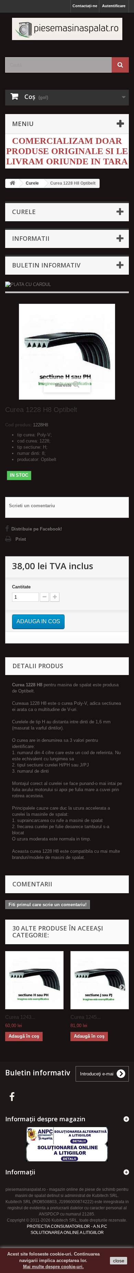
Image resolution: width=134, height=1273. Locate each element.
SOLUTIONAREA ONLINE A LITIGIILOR (67, 1232)
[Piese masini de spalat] (67, 29)
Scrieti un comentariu (32, 505)
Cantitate (21, 586)
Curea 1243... (20, 1017)
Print (20, 539)
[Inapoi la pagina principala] (12, 183)
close (118, 1260)
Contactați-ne (84, 6)
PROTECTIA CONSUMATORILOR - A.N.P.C (67, 1226)
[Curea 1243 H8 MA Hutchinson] (34, 980)
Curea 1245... (85, 1017)
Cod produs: (18, 424)
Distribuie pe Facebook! (36, 529)
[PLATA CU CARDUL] (67, 285)
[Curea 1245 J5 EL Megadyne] (99, 980)
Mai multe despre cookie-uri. (53, 1266)
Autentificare (113, 6)
